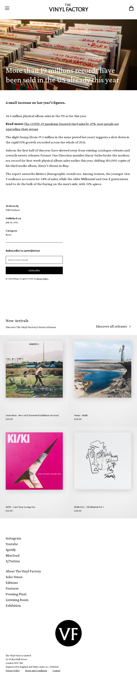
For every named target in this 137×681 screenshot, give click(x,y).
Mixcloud (12, 555)
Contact (56, 670)
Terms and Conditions (36, 670)
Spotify (11, 550)
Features (12, 588)
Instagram (13, 538)
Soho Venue (14, 577)
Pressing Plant (16, 594)
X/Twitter (13, 561)
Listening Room (17, 600)
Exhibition (13, 605)
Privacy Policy (13, 670)
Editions (12, 583)
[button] (19, 8)
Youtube (12, 544)
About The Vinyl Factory (23, 571)
